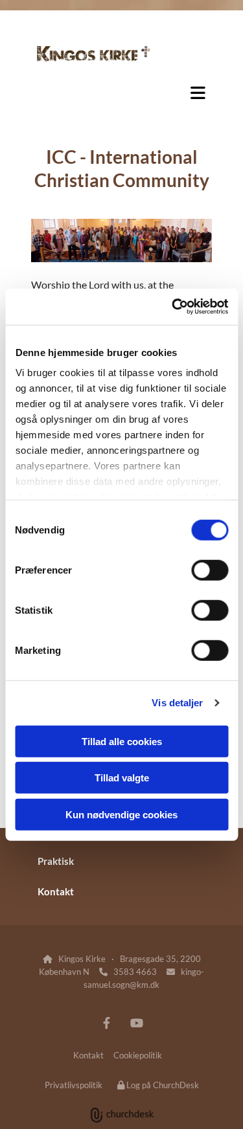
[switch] (209, 569)
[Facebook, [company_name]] (106, 1023)
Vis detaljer (177, 702)
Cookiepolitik (137, 1055)
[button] (121, 92)
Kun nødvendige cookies (121, 814)
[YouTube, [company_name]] (137, 1023)
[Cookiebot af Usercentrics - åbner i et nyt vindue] (173, 306)
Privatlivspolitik (73, 1085)
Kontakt (56, 891)
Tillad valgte (122, 777)
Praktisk (56, 861)
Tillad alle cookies (122, 740)
